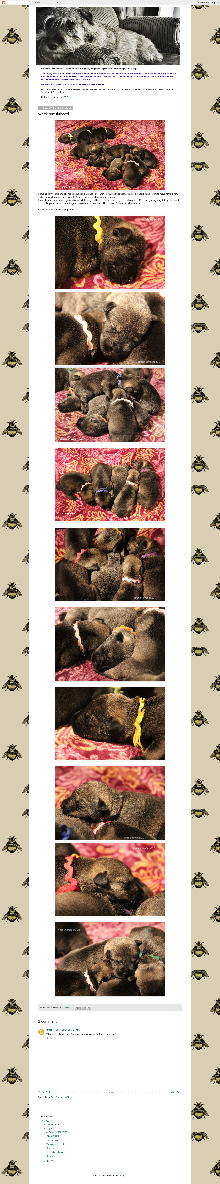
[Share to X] (83, 1008)
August (50, 1128)
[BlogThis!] (79, 1008)
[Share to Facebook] (86, 1008)
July (49, 1161)
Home (110, 1092)
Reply (49, 1038)
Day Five (50, 1148)
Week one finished (55, 1144)
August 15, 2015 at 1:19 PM (67, 1030)
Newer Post (44, 1092)
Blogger (122, 1176)
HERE (65, 97)
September (52, 1124)
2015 (47, 1121)
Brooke (50, 1030)
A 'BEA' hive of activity (56, 1132)
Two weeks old (53, 1140)
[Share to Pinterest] (89, 1008)
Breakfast (50, 1156)
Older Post (176, 1092)
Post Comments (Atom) (61, 1097)
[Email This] (76, 1008)
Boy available (52, 1136)
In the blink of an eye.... (57, 1152)
